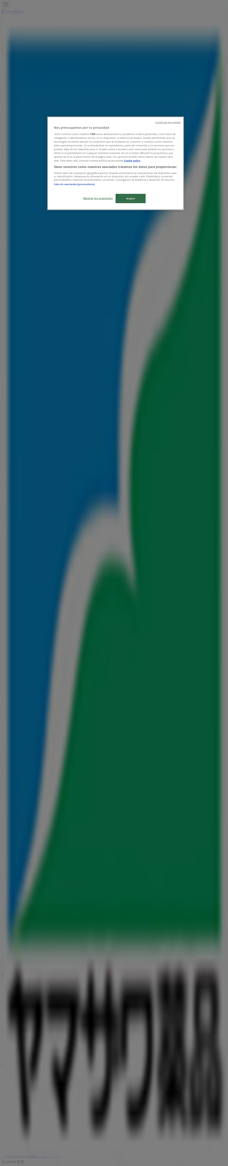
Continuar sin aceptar (168, 122)
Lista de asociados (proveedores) (74, 184)
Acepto (130, 198)
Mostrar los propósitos (98, 198)
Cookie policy (132, 160)
